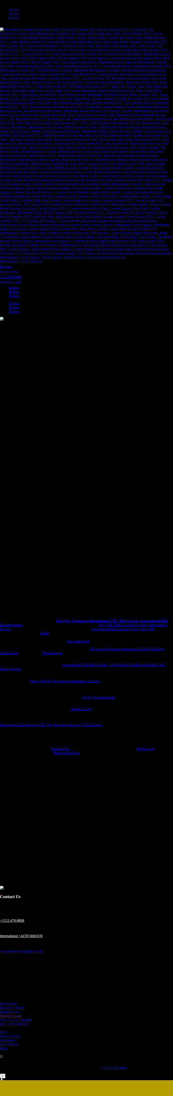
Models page (145, 749)
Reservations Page (67, 753)
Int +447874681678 (14, 1024)
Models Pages (52, 653)
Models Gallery (82, 709)
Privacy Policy (10, 1036)
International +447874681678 (21, 261)
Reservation (8, 1004)
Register (6, 266)
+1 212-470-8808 (114, 1068)
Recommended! (78, 641)
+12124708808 (11, 277)
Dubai (44, 633)
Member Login (10, 282)
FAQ (3, 1032)
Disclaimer (7, 1040)
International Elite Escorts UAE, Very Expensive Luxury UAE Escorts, (51, 725)
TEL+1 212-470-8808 (16, 1020)
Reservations (9, 272)
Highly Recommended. (98, 697)
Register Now (10, 1012)
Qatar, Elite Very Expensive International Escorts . (64, 681)
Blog (3, 1048)
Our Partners (9, 1044)
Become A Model (12, 1008)
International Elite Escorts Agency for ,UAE (123, 629)
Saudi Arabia (60, 749)
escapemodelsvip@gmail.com (21, 951)
